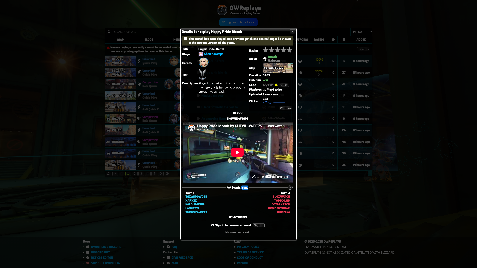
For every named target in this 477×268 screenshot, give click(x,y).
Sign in (258, 225)
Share (287, 108)
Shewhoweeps (213, 54)
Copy (284, 84)
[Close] (292, 31)
